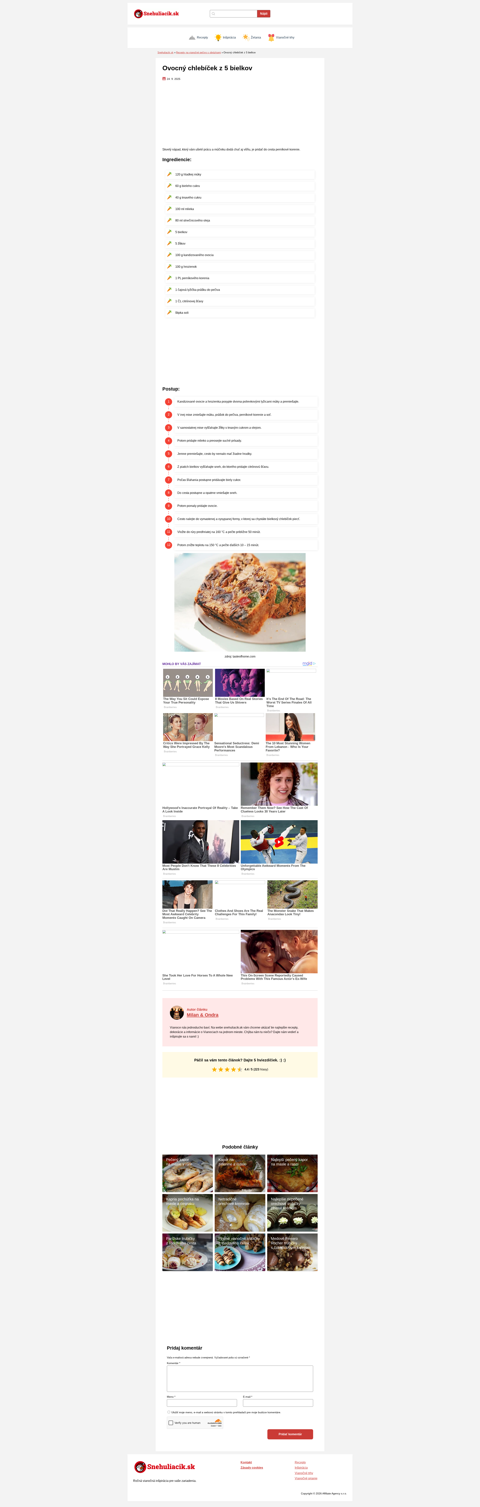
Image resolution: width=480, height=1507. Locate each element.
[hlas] (214, 1069)
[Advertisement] (240, 115)
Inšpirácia (229, 37)
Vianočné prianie (306, 1478)
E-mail (247, 1396)
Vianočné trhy (285, 37)
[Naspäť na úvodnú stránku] (158, 13)
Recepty (202, 37)
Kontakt (246, 1462)
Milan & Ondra (202, 1014)
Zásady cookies (252, 1467)
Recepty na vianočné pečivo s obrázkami (198, 52)
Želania (256, 37)
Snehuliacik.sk (165, 52)
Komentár (173, 1363)
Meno (171, 1396)
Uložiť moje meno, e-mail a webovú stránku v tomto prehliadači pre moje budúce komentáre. (226, 1412)
